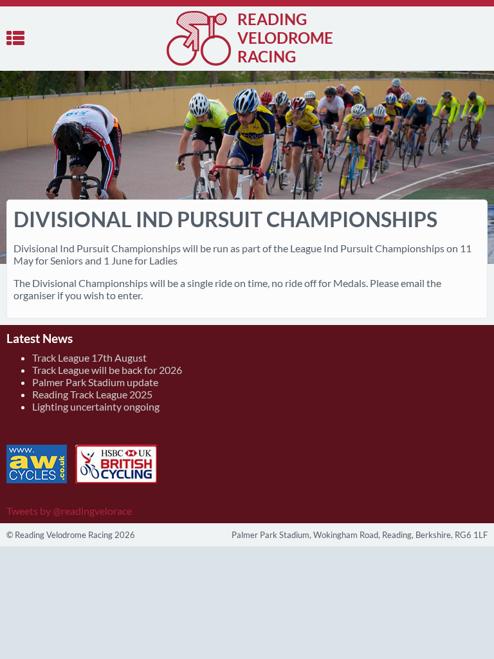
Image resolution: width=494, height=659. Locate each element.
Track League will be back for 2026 (107, 370)
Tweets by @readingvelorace (69, 511)
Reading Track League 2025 (92, 394)
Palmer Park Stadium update (95, 382)
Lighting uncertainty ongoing (96, 406)
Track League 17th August (89, 357)
